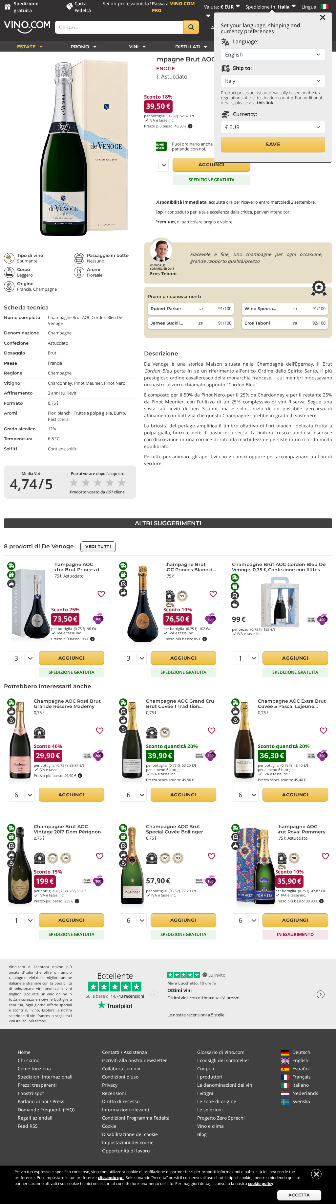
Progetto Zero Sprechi (221, 1118)
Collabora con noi (121, 1068)
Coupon (205, 1068)
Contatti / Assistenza (124, 1052)
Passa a (173, 6)
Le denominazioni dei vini (225, 1085)
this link (265, 102)
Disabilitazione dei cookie (130, 1134)
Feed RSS (28, 1126)
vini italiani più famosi (28, 1020)
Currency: (244, 114)
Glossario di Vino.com (220, 1052)
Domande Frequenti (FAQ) (46, 1109)
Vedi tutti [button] (98, 546)
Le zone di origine (216, 1101)
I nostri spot (31, 1093)
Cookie (109, 1126)
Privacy (109, 1085)
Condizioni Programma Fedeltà (136, 1118)
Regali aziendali (35, 1118)
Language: (245, 41)
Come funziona (34, 1068)
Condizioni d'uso (120, 1077)
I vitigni (205, 1093)
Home (24, 1052)
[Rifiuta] (316, 1174)
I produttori (209, 1077)
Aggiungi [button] (212, 165)
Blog (202, 1134)
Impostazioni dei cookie (128, 1142)
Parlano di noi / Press (41, 1101)
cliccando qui (111, 1177)
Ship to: (242, 68)
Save (273, 144)
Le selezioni (210, 1109)
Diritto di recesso (120, 1101)
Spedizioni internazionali (45, 1077)
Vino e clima (210, 1126)
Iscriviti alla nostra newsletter (134, 1060)
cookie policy (260, 1183)
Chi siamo (28, 1060)
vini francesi (40, 1015)
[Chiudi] (322, 17)
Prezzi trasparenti (37, 1085)
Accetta (299, 1195)
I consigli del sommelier (223, 1060)
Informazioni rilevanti (125, 1109)
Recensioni (114, 1093)
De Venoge (159, 68)
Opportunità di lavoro (126, 1150)
